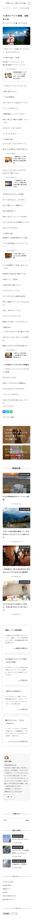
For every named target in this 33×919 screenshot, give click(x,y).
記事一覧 (9, 797)
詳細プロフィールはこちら (13, 791)
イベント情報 (9, 417)
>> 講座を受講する (20, 648)
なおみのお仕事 (22, 23)
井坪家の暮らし (8, 885)
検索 (27, 820)
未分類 (5, 892)
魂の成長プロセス (9, 899)
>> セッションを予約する (18, 741)
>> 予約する (23, 680)
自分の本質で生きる (9, 896)
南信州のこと (7, 889)
